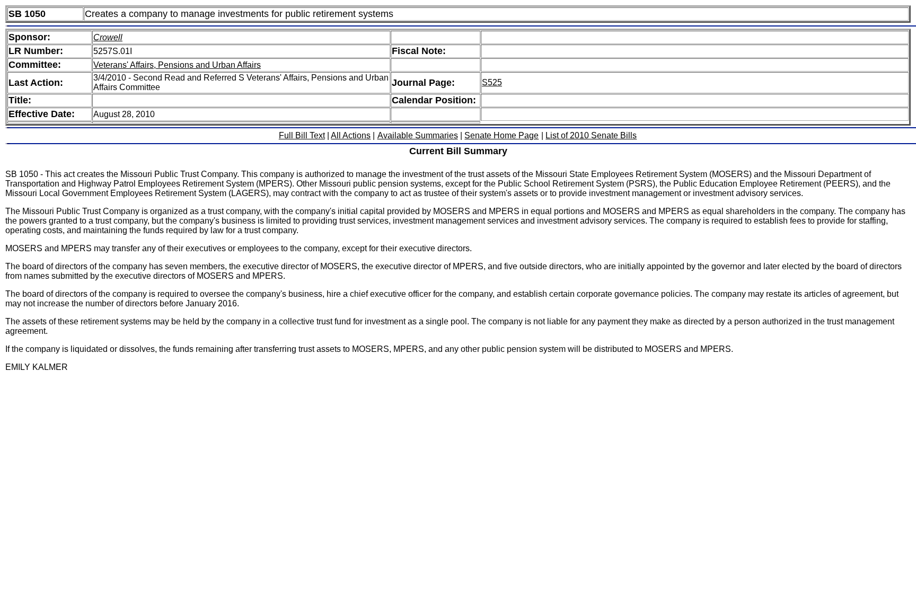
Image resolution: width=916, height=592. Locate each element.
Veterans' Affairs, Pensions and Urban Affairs (177, 64)
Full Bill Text (302, 135)
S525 (492, 82)
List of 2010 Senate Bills (591, 135)
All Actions (351, 135)
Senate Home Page (501, 135)
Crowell (107, 37)
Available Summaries (417, 135)
